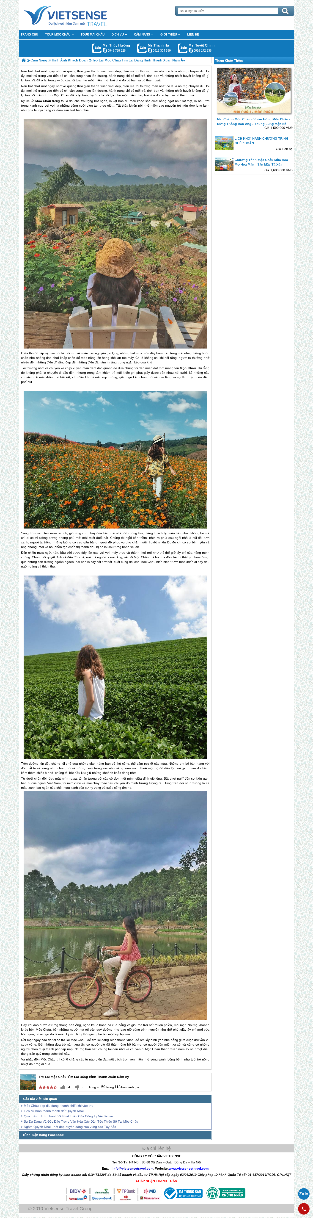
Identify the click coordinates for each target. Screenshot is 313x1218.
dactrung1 (104, 50)
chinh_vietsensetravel (190, 50)
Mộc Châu (61, 95)
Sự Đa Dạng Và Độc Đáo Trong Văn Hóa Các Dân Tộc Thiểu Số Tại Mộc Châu (81, 1121)
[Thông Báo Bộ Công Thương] (183, 1200)
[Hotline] (304, 1209)
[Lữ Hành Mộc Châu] (24, 60)
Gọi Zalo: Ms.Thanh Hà (142, 48)
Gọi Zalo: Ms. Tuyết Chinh (183, 48)
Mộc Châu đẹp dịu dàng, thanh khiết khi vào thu (58, 1105)
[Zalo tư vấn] (304, 1194)
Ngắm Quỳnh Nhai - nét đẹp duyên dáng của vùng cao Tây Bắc (70, 1127)
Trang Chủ (77, 15)
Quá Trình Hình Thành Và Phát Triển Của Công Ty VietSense (68, 1116)
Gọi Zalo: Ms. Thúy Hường (97, 48)
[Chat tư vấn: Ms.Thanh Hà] (150, 50)
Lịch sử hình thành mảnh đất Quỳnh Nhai (54, 1111)
